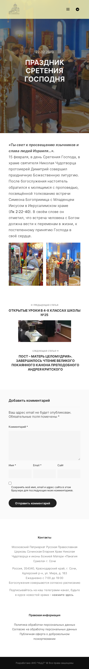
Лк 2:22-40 (19, 212)
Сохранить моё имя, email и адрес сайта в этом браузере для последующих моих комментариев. (42, 488)
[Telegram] (77, 9)
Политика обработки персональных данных (44, 624)
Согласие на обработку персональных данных (44, 629)
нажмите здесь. (63, 594)
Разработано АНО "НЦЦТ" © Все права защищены (44, 662)
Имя (12, 465)
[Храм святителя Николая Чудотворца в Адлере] (14, 9)
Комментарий (18, 426)
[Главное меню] (68, 9)
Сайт (60, 465)
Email (37, 465)
